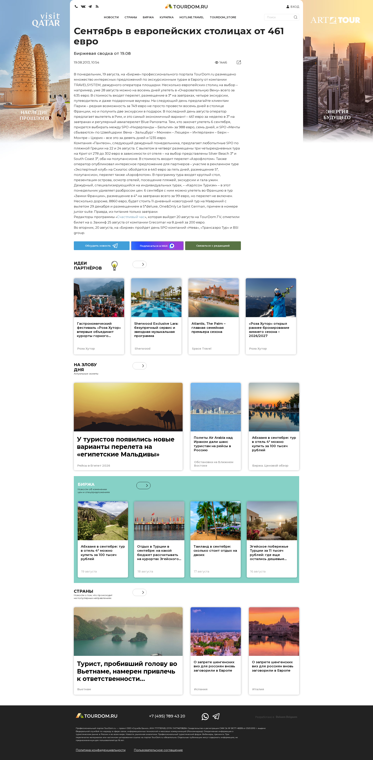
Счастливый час (131, 217)
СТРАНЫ (131, 17)
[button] (136, 264)
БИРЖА (148, 17)
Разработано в (276, 717)
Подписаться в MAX (154, 245)
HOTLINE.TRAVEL (192, 17)
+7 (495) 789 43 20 (167, 716)
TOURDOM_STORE (223, 17)
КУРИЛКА (167, 17)
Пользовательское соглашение (158, 750)
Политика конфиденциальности (100, 750)
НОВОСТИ (111, 17)
